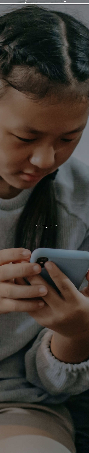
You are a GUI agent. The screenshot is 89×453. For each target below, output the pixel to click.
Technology (56, 225)
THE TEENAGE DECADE (42, 225)
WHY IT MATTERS (34, 225)
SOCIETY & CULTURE (49, 225)
